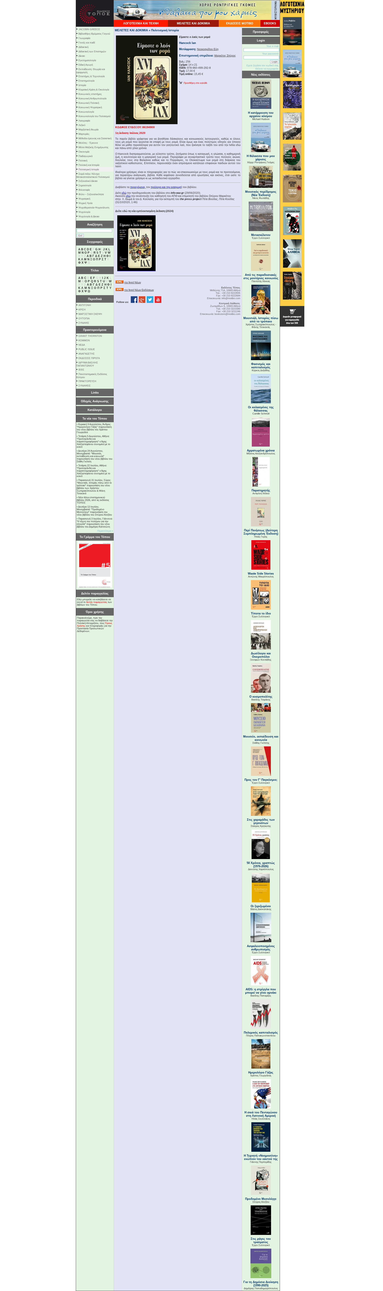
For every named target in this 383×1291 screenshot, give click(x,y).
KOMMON (84, 340)
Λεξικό (81, 125)
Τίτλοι (95, 270)
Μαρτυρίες (83, 134)
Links (95, 392)
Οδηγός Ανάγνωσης (95, 401)
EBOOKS (270, 23)
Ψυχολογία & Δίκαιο (88, 216)
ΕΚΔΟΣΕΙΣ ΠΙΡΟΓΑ (89, 358)
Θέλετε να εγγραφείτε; (267, 68)
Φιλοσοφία (84, 189)
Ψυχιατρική (84, 198)
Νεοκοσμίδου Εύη (208, 49)
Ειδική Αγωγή (85, 64)
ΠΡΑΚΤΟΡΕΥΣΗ (87, 381)
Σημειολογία (84, 185)
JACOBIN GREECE (89, 29)
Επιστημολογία (86, 80)
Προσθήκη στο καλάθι (194, 83)
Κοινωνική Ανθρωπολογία (92, 98)
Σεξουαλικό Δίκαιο (88, 181)
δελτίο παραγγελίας (96, 602)
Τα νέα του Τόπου (94, 418)
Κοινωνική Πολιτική (88, 103)
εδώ (124, 192)
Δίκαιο (81, 56)
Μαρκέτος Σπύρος (225, 55)
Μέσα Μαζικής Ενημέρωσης (93, 147)
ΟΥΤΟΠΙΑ (84, 318)
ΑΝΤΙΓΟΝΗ (84, 305)
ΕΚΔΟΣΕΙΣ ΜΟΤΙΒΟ (239, 23)
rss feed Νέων (132, 282)
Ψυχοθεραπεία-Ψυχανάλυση (93, 207)
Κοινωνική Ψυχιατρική (90, 107)
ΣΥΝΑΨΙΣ (83, 323)
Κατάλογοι (95, 410)
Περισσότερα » (105, 531)
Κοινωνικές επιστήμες (90, 94)
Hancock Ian (187, 43)
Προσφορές (261, 31)
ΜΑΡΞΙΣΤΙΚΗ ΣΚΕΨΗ (90, 314)
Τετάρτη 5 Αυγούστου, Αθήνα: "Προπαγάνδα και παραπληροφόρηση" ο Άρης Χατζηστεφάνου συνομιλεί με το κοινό (93, 441)
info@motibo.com (231, 298)
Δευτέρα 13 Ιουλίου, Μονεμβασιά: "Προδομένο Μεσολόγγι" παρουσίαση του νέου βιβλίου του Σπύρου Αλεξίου (94, 510)
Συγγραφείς (95, 241)
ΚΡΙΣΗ (82, 309)
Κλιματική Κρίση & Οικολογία (93, 89)
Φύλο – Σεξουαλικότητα (91, 194)
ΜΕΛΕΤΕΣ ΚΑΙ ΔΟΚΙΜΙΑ (193, 23)
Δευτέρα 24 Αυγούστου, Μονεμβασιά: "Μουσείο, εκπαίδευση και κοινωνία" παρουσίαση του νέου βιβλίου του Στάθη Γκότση (94, 456)
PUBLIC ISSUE (86, 349)
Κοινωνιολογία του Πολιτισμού (94, 116)
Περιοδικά (95, 299)
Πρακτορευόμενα (94, 330)
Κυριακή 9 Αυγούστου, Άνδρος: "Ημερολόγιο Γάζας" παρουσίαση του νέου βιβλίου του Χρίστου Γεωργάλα (94, 428)
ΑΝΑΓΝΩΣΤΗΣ (86, 353)
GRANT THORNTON (90, 336)
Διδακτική (83, 47)
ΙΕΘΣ (81, 369)
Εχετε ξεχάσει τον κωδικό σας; (262, 65)
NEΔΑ (81, 344)
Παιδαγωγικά (85, 156)
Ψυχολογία (84, 212)
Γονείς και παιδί (86, 42)
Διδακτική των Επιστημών (92, 51)
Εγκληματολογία (87, 60)
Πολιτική (82, 160)
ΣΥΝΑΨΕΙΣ (84, 385)
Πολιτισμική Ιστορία (88, 169)
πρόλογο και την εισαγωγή (166, 187)
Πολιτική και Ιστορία (88, 165)
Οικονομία (83, 151)
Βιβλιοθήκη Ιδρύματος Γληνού (94, 33)
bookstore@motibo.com (227, 314)
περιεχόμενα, (138, 187)
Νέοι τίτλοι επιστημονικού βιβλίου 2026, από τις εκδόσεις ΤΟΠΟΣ (93, 500)
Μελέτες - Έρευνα (88, 142)
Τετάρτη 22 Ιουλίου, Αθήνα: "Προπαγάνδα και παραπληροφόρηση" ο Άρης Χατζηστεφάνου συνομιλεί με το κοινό (93, 470)
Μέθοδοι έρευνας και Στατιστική (94, 138)
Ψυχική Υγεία (85, 203)
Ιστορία (82, 85)
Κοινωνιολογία (86, 111)
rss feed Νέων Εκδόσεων (139, 290)
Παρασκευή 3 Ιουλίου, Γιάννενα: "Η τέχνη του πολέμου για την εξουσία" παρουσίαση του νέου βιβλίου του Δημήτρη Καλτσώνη (95, 522)
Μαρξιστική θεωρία (88, 129)
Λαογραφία (84, 120)
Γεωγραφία (84, 38)
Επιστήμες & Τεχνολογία (91, 76)
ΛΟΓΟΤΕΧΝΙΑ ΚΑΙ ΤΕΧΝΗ (140, 23)
